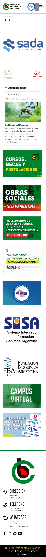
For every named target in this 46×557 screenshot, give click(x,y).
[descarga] (37, 80)
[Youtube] (20, 533)
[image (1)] (9, 80)
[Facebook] (4, 533)
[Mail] (15, 533)
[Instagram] (10, 533)
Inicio (4, 16)
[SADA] (23, 65)
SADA (11, 16)
